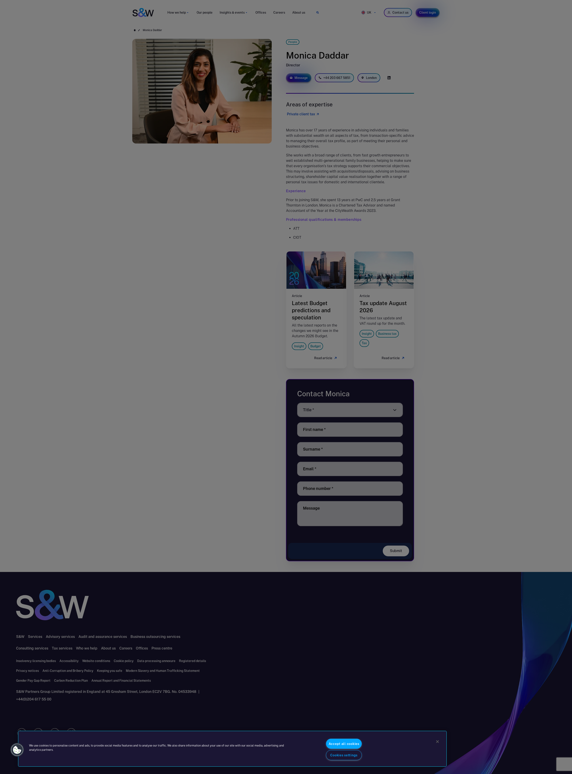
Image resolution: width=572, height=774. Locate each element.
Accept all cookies (344, 744)
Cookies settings (344, 755)
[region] (232, 749)
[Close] (437, 742)
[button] (17, 750)
